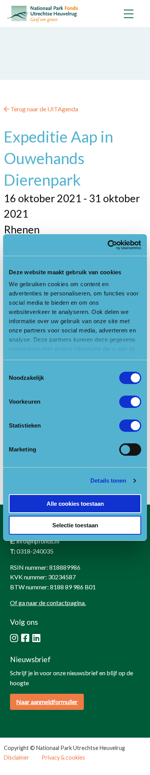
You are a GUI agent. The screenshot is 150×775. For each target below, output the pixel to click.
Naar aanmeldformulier (47, 701)
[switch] (130, 402)
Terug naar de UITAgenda (43, 108)
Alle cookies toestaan (75, 503)
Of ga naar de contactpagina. (48, 602)
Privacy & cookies (63, 757)
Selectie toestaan (75, 525)
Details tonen (108, 480)
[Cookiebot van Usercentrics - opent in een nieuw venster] (108, 245)
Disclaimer (16, 757)
